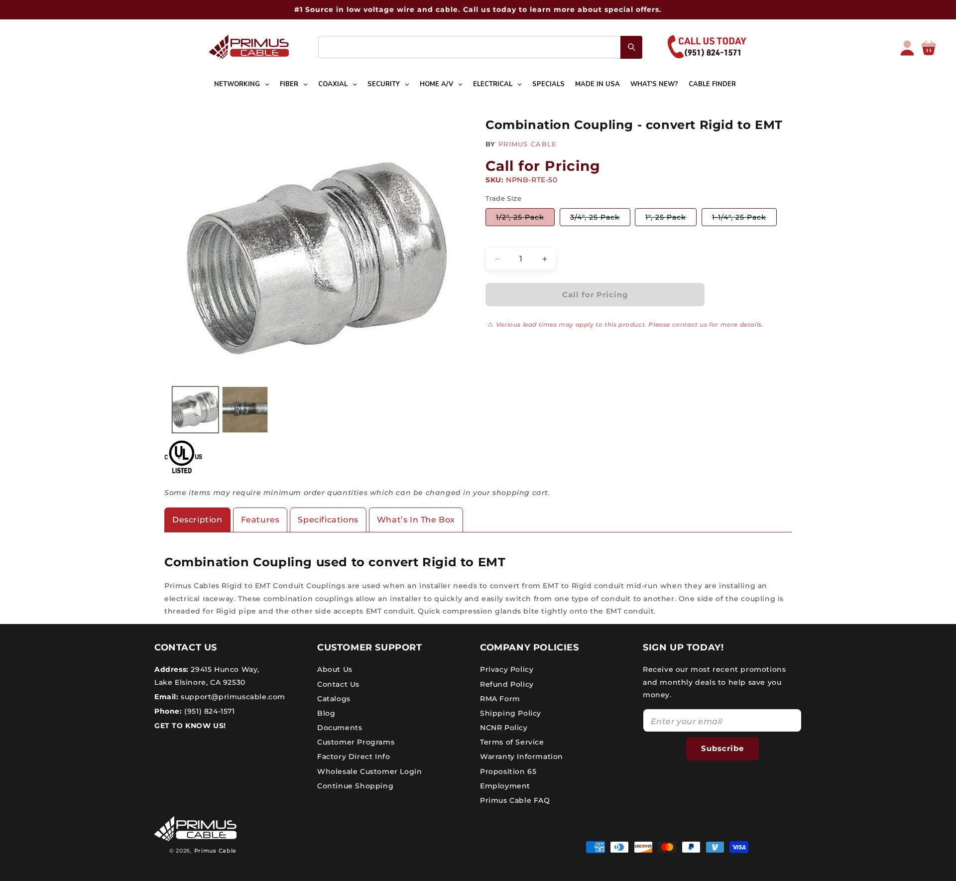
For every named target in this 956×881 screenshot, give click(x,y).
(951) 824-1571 (208, 711)
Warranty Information (521, 756)
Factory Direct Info (353, 756)
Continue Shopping (355, 785)
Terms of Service (512, 742)
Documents (339, 727)
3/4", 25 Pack (600, 219)
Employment (505, 785)
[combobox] (480, 47)
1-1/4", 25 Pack (744, 219)
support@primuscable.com (232, 696)
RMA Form (500, 698)
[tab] (197, 520)
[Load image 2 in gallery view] (245, 410)
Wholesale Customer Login (369, 771)
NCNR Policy (504, 727)
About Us (335, 669)
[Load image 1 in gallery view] (195, 410)
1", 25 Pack (671, 219)
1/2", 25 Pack (525, 219)
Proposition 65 (508, 771)
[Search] (631, 47)
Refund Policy (507, 684)
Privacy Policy (506, 669)
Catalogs (334, 698)
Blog (326, 713)
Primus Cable (215, 850)
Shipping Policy (510, 713)
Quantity (500, 239)
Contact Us (338, 684)
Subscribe (722, 748)
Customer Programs (355, 742)
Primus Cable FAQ (515, 800)
